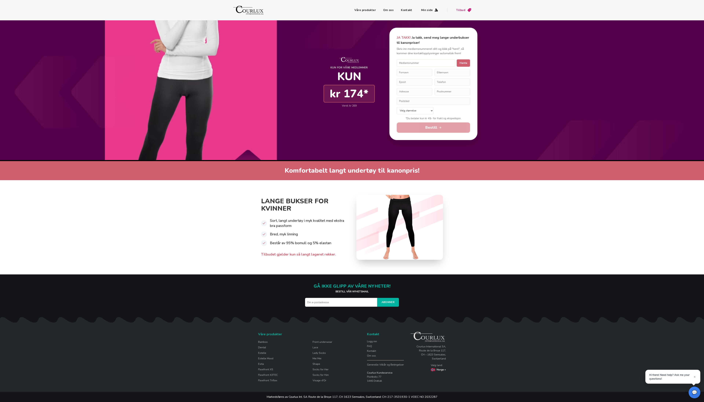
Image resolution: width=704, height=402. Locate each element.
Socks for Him (321, 375)
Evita (261, 364)
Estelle (262, 353)
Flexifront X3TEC (268, 375)
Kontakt (406, 10)
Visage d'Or (319, 380)
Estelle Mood (265, 358)
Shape (316, 364)
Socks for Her (321, 369)
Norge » (441, 369)
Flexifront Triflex (267, 380)
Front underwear (322, 342)
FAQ (369, 346)
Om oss (388, 10)
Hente (463, 63)
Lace (315, 347)
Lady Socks (319, 353)
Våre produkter (365, 10)
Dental (262, 347)
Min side (427, 10)
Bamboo (263, 342)
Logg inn (372, 341)
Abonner (388, 302)
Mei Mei (317, 358)
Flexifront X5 (265, 369)
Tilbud (460, 10)
